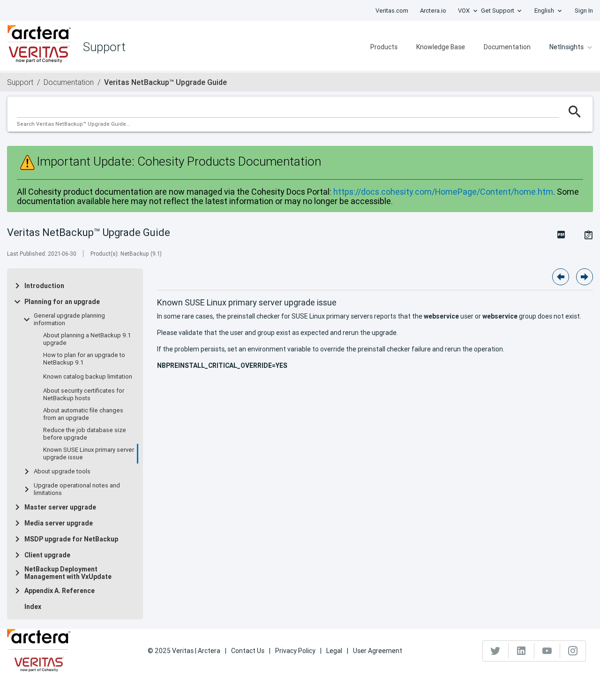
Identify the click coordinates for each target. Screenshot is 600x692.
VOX (464, 11)
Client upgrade (47, 555)
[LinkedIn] (521, 650)
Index (32, 606)
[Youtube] (547, 650)
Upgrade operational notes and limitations (77, 489)
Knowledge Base (440, 47)
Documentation (507, 47)
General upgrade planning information (69, 319)
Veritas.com (391, 11)
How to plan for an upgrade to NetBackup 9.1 (84, 358)
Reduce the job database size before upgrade (84, 433)
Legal (334, 650)
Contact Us (247, 650)
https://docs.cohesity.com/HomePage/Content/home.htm (443, 191)
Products (384, 47)
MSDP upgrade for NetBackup (71, 539)
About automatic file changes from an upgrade (83, 414)
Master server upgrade (60, 507)
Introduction (44, 285)
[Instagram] (572, 650)
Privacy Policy (295, 650)
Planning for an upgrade (62, 301)
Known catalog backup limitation (87, 376)
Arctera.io (433, 11)
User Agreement (377, 650)
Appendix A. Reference (59, 590)
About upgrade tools (62, 471)
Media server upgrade (58, 523)
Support (20, 82)
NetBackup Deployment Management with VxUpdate (68, 572)
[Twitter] (496, 650)
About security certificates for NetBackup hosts (83, 394)
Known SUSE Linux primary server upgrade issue (88, 453)
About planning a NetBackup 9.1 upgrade (87, 339)
